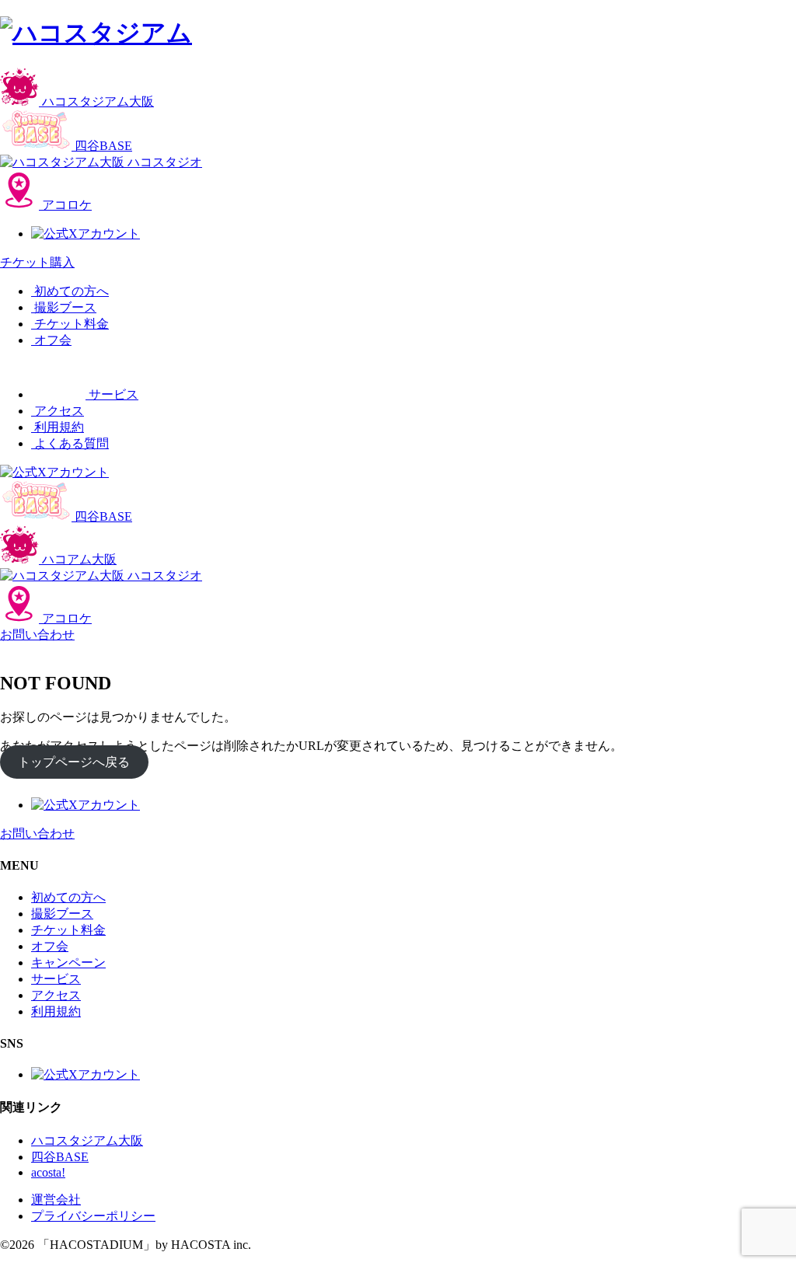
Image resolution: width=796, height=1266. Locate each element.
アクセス (56, 995)
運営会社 (56, 1199)
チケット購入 (37, 262)
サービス (56, 978)
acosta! (48, 1172)
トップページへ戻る (74, 762)
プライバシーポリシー (93, 1215)
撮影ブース (62, 913)
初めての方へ (68, 897)
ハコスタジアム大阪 (87, 1140)
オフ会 (49, 946)
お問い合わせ (37, 634)
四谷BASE (60, 1156)
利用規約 (56, 1011)
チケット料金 (68, 929)
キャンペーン (68, 962)
